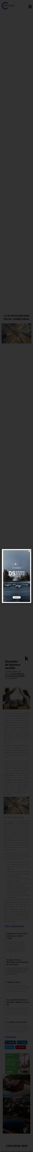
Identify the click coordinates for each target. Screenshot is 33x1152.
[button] (29, 551)
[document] (16, 576)
